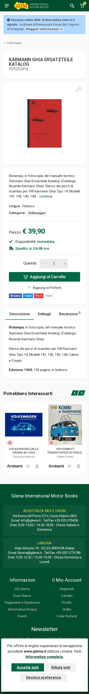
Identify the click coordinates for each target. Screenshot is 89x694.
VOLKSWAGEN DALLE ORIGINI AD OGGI (24, 450)
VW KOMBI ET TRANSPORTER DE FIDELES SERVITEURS (65, 450)
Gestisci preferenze (43, 677)
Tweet (28, 295)
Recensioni (69, 313)
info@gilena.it (31, 520)
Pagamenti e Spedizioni (22, 603)
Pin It (39, 295)
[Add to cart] (37, 466)
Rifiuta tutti (60, 667)
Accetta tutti (28, 667)
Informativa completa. (45, 657)
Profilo (67, 603)
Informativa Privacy (22, 609)
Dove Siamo (22, 596)
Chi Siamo (22, 589)
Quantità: (30, 263)
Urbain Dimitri (65, 456)
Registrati (67, 589)
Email (49, 295)
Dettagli (44, 314)
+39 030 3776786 (68, 553)
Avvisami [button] (14, 466)
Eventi (22, 616)
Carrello (67, 596)
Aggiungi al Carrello (47, 276)
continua (45, 196)
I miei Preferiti (66, 616)
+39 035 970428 (66, 520)
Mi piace (15, 295)
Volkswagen (37, 213)
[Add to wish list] (27, 466)
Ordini (67, 609)
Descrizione (19, 314)
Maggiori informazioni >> (44, 29)
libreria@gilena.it (30, 553)
